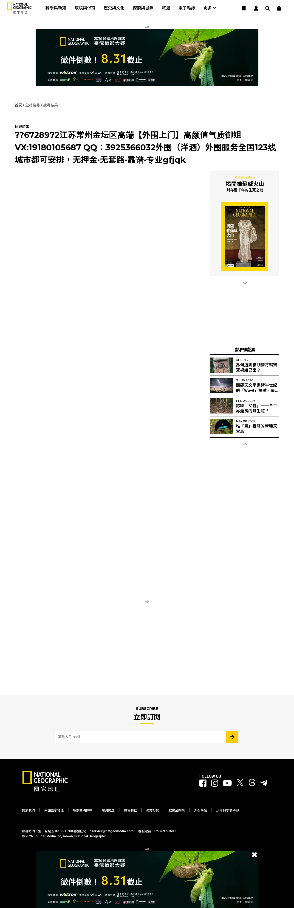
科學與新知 (55, 8)
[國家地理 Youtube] (227, 783)
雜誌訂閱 (152, 810)
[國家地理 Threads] (252, 783)
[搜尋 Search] (267, 8)
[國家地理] (19, 12)
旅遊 (166, 8)
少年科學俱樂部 (227, 810)
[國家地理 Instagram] (214, 783)
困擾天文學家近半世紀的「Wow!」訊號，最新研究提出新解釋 (257, 390)
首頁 (19, 105)
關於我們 (28, 810)
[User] (256, 8)
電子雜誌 (186, 8)
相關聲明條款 (82, 810)
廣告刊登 (130, 810)
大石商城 (200, 810)
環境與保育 (85, 8)
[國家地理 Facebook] (202, 783)
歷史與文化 (114, 8)
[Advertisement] (244, 313)
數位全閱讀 (177, 810)
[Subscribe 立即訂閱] (232, 737)
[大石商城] (279, 8)
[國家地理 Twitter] (240, 783)
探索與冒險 (143, 8)
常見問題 (108, 810)
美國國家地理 (54, 810)
